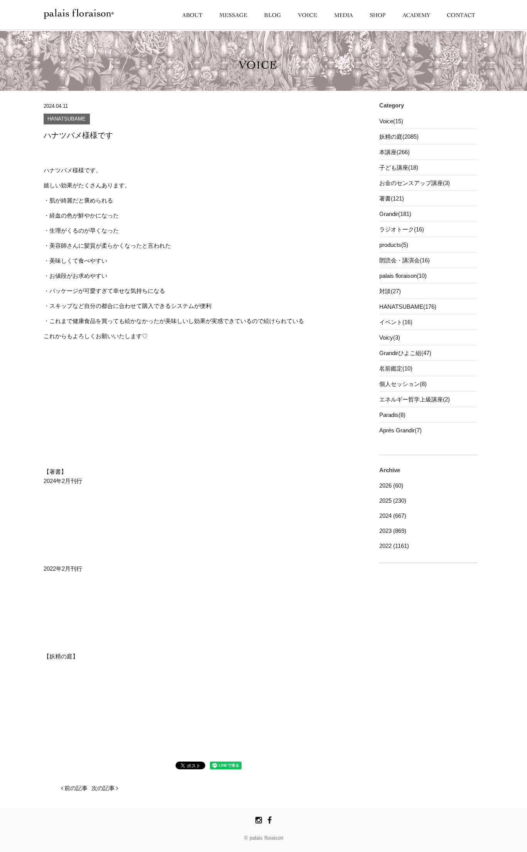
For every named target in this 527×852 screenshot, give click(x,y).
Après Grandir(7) (400, 430)
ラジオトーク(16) (401, 229)
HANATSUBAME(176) (407, 306)
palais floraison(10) (403, 275)
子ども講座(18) (398, 167)
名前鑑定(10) (395, 368)
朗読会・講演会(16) (404, 260)
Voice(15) (391, 121)
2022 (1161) (394, 545)
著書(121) (391, 198)
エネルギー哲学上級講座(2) (414, 399)
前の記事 (75, 788)
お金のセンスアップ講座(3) (414, 183)
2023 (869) (392, 530)
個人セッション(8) (403, 384)
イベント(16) (395, 322)
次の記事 (103, 788)
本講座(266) (394, 152)
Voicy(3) (389, 337)
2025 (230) (392, 500)
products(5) (393, 244)
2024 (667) (392, 515)
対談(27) (390, 291)
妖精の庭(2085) (399, 136)
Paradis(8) (392, 415)
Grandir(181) (395, 214)
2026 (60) (391, 485)
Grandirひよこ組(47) (405, 353)
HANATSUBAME (66, 119)
